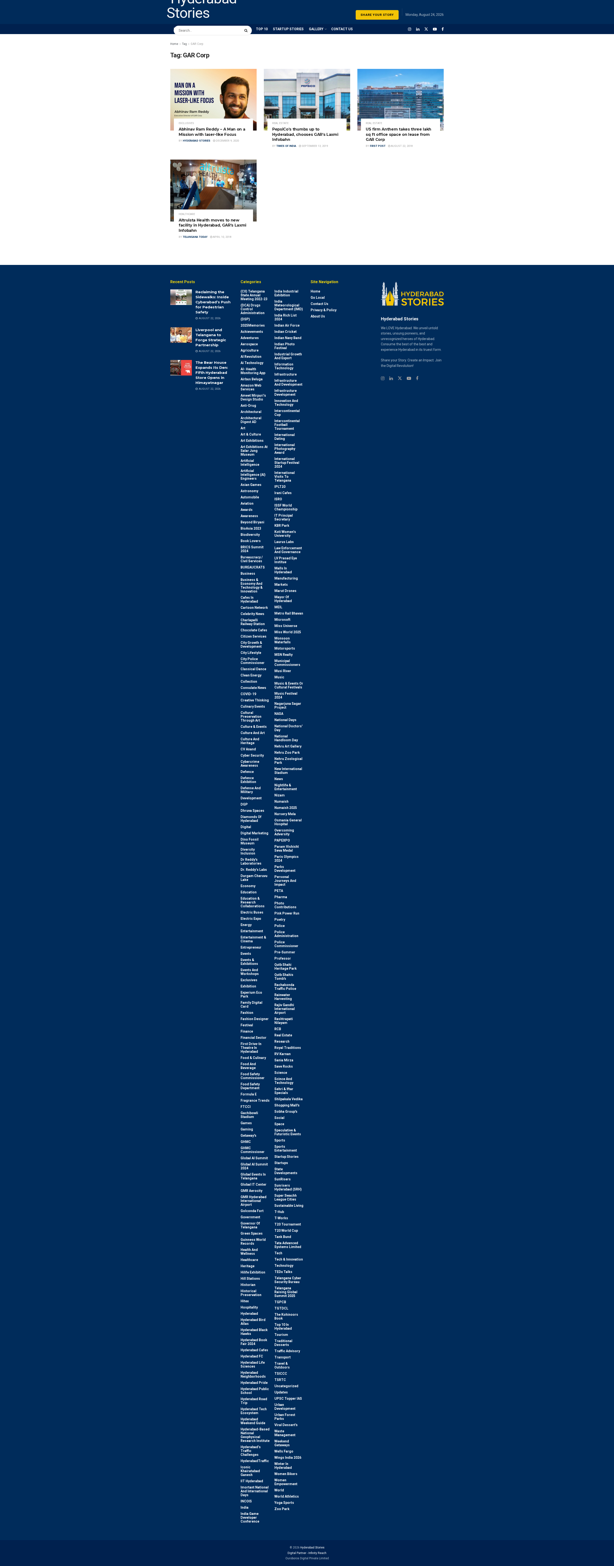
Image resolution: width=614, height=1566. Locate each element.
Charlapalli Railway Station (253, 622)
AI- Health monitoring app (253, 371)
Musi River (282, 671)
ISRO (278, 499)
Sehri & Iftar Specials (283, 1091)
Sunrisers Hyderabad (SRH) (288, 1187)
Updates (281, 1392)
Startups (281, 1163)
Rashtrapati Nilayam (283, 1021)
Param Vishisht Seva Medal (286, 848)
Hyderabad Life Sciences (253, 1364)
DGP (244, 804)
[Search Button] (247, 27)
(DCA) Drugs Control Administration (253, 309)
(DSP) (245, 319)
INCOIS (246, 1501)
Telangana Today (195, 237)
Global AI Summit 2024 (254, 1166)
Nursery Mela (285, 814)
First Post (377, 146)
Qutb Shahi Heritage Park (285, 966)
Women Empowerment (285, 1482)
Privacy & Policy (324, 310)
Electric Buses (252, 912)
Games (246, 1123)
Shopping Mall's (287, 1105)
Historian (248, 1285)
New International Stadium (288, 771)
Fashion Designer (255, 1019)
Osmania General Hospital (288, 822)
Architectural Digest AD (251, 420)
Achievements (252, 332)
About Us (318, 316)
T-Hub (279, 1212)
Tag (184, 44)
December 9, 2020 (227, 140)
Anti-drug (248, 405)
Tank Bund (282, 1237)
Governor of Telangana (250, 1225)
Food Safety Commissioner (253, 1076)
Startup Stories (286, 1157)
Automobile (250, 497)
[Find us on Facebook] (443, 29)
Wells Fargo (283, 1451)
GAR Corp (197, 44)
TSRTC (280, 1380)
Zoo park (281, 1509)
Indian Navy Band (287, 338)
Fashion (247, 1013)
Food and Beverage (248, 1066)
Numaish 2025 (285, 808)
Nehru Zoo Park (287, 752)
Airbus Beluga (252, 379)
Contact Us (319, 304)
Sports (279, 1140)
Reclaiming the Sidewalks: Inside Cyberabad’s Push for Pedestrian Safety (212, 302)
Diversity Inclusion (248, 851)
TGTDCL (281, 1308)
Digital (246, 827)
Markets (281, 584)
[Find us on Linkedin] (391, 378)
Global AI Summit (254, 1158)
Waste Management (284, 1433)
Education (249, 892)
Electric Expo (251, 918)
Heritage (247, 1266)
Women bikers (285, 1474)
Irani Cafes (283, 493)
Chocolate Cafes (254, 630)
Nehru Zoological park (288, 761)
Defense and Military (251, 790)
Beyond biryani (252, 522)
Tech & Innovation (288, 1259)
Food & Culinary (253, 1058)
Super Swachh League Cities (285, 1197)
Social (279, 1118)
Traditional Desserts (283, 1343)
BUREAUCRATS (253, 567)
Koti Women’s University (285, 534)
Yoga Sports (284, 1503)
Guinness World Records (253, 1241)
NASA (278, 714)
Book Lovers (251, 541)
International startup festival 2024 (286, 462)
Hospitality (249, 1307)
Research (281, 1041)
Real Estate (280, 123)
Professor (282, 958)
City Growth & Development (251, 644)
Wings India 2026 (287, 1457)
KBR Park (281, 525)
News (278, 779)
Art (243, 428)
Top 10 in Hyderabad (283, 1326)
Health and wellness (249, 1251)
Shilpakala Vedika (288, 1099)
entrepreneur (251, 947)
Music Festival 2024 (285, 695)
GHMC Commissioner (253, 1150)
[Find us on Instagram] (409, 29)
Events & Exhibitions (249, 962)
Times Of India (286, 146)
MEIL (278, 607)
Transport (282, 1357)
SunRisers (282, 1179)
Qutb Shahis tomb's (283, 976)
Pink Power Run (286, 913)
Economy (248, 886)
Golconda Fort (252, 1211)
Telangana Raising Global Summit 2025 (285, 1292)
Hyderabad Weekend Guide (253, 1421)
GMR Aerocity (251, 1191)
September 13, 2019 (314, 146)
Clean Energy (251, 675)
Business (248, 573)
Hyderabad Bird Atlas (253, 1322)
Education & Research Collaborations (253, 902)
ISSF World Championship (285, 507)
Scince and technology (283, 1081)
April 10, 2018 (221, 237)
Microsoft (282, 620)
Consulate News (253, 688)
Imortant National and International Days (255, 1491)
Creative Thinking (255, 700)
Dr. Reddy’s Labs (254, 870)
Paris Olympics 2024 (286, 858)
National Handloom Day (286, 738)
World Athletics (286, 1496)
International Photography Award (284, 448)
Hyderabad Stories (196, 140)
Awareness (249, 516)
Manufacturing (286, 578)
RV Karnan (282, 1054)
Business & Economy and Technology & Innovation (252, 585)
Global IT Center (253, 1184)
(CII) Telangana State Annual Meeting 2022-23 (254, 295)
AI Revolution (251, 357)
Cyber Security (252, 755)
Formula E (249, 1094)
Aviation (247, 503)
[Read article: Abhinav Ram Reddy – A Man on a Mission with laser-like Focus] (213, 100)
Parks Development (284, 869)
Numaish (281, 801)
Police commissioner (286, 944)
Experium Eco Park (251, 994)
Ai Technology (252, 363)
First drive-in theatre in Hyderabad (251, 1047)
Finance (247, 1031)
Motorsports (284, 648)
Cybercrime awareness (250, 763)
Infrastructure (285, 374)
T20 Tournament (287, 1224)
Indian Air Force (287, 325)
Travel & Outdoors (282, 1365)
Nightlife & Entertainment (285, 787)
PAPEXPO (282, 840)
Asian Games (251, 485)
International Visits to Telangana (284, 476)
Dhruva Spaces (252, 811)
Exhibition (248, 986)
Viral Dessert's (286, 1425)
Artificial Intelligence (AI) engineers (253, 474)
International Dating (284, 437)
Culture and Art (253, 733)
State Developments (285, 1171)
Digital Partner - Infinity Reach (307, 1553)
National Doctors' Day (288, 728)
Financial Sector (253, 1038)
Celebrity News (252, 614)
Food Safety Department (250, 1086)
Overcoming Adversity (284, 832)
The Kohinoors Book (286, 1316)
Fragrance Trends (255, 1100)
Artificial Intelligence (250, 462)
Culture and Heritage (250, 741)
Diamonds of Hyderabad (251, 819)
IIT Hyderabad (252, 1481)
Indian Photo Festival (284, 346)
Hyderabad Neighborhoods (253, 1374)
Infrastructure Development (285, 392)
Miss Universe (285, 626)
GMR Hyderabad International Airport (253, 1201)
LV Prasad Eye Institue (285, 560)
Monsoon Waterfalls (282, 640)
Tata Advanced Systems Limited (287, 1245)
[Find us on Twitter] (426, 29)
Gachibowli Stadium (249, 1115)
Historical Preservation (251, 1293)
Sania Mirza (283, 1060)
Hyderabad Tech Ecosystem (254, 1411)
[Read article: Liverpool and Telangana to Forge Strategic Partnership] (181, 335)
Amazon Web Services (251, 387)
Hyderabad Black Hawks (254, 1332)
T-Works (281, 1218)
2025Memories (253, 325)
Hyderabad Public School (255, 1391)
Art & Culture (251, 434)
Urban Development (284, 1407)
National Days (285, 720)
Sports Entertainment (285, 1148)
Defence (247, 772)
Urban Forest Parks (284, 1417)
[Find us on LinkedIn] (417, 29)
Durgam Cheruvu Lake (254, 878)
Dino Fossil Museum (250, 841)
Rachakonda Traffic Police (285, 987)
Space (279, 1124)
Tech (278, 1253)
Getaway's (248, 1135)
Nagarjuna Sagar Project (287, 705)
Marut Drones (285, 591)
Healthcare (187, 214)
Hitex (245, 1301)
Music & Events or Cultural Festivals (288, 685)
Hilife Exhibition (253, 1272)
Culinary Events (253, 706)
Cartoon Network (254, 608)
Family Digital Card (251, 1004)
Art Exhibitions (252, 440)
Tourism (281, 1335)
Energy (246, 925)
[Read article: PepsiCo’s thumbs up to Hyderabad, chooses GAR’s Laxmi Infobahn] (307, 100)
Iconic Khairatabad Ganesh (250, 1471)
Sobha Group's (285, 1111)
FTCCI (246, 1107)
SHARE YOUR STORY (377, 15)
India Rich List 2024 (285, 317)
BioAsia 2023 (251, 528)
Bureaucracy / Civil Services (252, 559)
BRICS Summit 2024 (252, 549)
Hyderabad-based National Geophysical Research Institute (255, 1435)
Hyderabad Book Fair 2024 (254, 1342)
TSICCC (280, 1373)
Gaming (247, 1129)
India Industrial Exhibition (286, 293)
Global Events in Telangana (253, 1176)
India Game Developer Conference (250, 1517)
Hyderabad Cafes (254, 1350)
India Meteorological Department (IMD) (288, 305)
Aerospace (249, 344)
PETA (278, 891)
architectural (251, 412)
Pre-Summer (284, 952)
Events (246, 954)
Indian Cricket (285, 332)
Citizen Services (253, 636)
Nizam (279, 795)
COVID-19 (248, 694)
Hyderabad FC (252, 1356)
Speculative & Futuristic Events (287, 1132)
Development (251, 798)
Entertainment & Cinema (253, 939)
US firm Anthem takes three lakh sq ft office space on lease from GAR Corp (398, 134)
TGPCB (280, 1302)
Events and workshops (250, 972)
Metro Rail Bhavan (288, 613)
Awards (247, 510)
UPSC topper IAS (288, 1398)
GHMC (246, 1142)
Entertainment (252, 931)
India (244, 1507)
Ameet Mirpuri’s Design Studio (253, 397)
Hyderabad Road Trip (254, 1401)
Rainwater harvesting (283, 997)
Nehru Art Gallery (287, 746)
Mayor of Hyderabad (283, 599)
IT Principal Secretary (283, 517)
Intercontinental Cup (287, 413)
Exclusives (186, 123)
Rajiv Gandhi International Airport (284, 1009)
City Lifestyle (251, 653)
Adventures (250, 338)
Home (174, 44)
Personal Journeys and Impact (285, 880)
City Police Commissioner (253, 661)
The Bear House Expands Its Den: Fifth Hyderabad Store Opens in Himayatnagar (211, 372)
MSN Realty (283, 655)
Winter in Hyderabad (283, 1466)
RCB (277, 1029)
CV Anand (248, 749)
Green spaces (252, 1233)
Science (280, 1073)
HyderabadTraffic (255, 1461)
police (279, 926)
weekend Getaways (282, 1443)
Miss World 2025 (287, 632)
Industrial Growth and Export (288, 356)
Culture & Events (254, 727)
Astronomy (249, 491)
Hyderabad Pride (254, 1383)
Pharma (280, 897)
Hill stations (250, 1278)
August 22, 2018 (401, 146)
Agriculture (250, 350)
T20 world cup (286, 1230)
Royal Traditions (287, 1048)
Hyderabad (249, 1313)
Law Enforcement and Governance (288, 550)
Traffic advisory (287, 1351)
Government (250, 1217)
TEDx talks (283, 1272)
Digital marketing (254, 833)
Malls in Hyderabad (283, 570)
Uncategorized (286, 1386)
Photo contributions (285, 905)
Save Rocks (283, 1066)
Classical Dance (253, 669)
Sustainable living (288, 1205)
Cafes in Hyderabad (249, 599)
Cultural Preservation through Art (251, 716)
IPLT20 (279, 487)
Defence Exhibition (248, 780)
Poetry (279, 919)
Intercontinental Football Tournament (287, 424)
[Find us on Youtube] (435, 29)
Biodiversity (250, 535)
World (279, 1490)
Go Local (318, 297)
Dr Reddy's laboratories (251, 861)
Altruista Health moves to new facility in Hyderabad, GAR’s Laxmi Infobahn (212, 225)
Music (279, 677)
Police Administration (286, 934)
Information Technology (283, 366)
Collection (249, 681)
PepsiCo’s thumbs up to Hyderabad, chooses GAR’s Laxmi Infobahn (305, 134)
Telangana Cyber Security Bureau (287, 1280)
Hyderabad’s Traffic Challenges (251, 1451)
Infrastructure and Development (288, 382)
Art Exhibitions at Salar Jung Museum (254, 450)
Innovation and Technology (286, 402)
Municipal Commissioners (287, 663)
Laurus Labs (284, 542)
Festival (247, 1025)
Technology (283, 1265)
